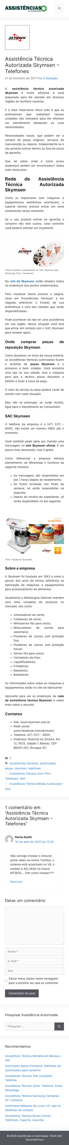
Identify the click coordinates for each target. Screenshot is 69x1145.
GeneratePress (35, 1139)
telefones (34, 768)
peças (9, 768)
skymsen (21, 768)
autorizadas (48, 763)
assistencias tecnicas (24, 763)
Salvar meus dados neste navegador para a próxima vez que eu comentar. (34, 981)
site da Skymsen (22, 281)
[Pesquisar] (59, 1026)
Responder (16, 881)
